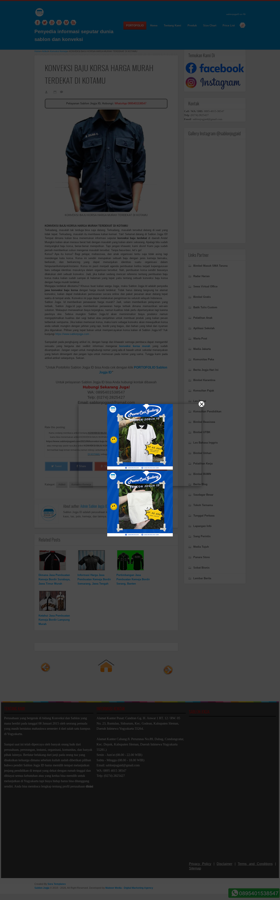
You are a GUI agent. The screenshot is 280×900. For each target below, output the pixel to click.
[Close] (201, 404)
